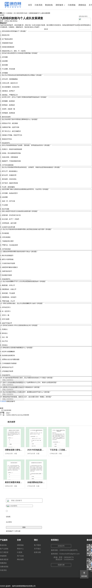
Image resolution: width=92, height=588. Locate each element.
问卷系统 (38, 5)
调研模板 (20, 545)
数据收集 (49, 5)
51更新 (19, 552)
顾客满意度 (4, 559)
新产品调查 (4, 549)
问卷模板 (72, 5)
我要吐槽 (61, 565)
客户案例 (37, 545)
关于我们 (37, 549)
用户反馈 (20, 556)
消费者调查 (4, 567)
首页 (30, 5)
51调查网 (3, 401)
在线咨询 (61, 546)
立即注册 (17, 531)
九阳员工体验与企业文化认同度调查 (17, 415)
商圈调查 (3, 563)
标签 (1, 408)
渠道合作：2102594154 (65, 559)
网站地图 (20, 559)
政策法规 (37, 552)
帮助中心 (20, 549)
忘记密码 (9, 522)
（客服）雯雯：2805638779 (63, 557)
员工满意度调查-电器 (20, 13)
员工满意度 (4, 552)
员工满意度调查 (6, 410)
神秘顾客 (3, 556)
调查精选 (82, 5)
